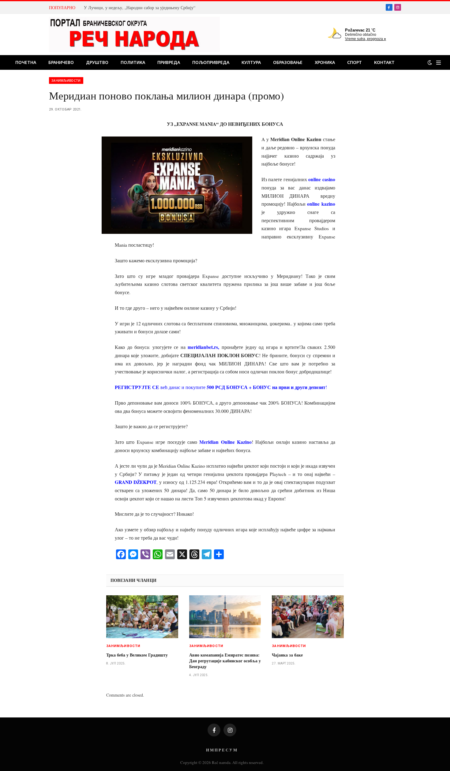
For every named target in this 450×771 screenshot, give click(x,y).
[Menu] (438, 62)
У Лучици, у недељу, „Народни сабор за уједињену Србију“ (139, 7)
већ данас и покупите (220, 387)
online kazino (321, 203)
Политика (133, 62)
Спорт (354, 62)
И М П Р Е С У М (221, 750)
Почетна (25, 62)
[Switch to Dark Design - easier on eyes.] (429, 62)
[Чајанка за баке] (308, 616)
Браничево (61, 62)
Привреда (168, 62)
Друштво (97, 62)
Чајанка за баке (287, 655)
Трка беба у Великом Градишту (137, 655)
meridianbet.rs (203, 346)
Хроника (325, 62)
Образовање (287, 62)
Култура (251, 62)
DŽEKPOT (144, 481)
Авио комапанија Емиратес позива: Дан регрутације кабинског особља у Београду (225, 660)
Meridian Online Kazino (225, 441)
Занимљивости (66, 80)
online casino (321, 179)
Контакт (384, 62)
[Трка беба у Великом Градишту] (142, 616)
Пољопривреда (210, 62)
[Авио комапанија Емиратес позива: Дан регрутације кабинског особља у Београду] (225, 616)
